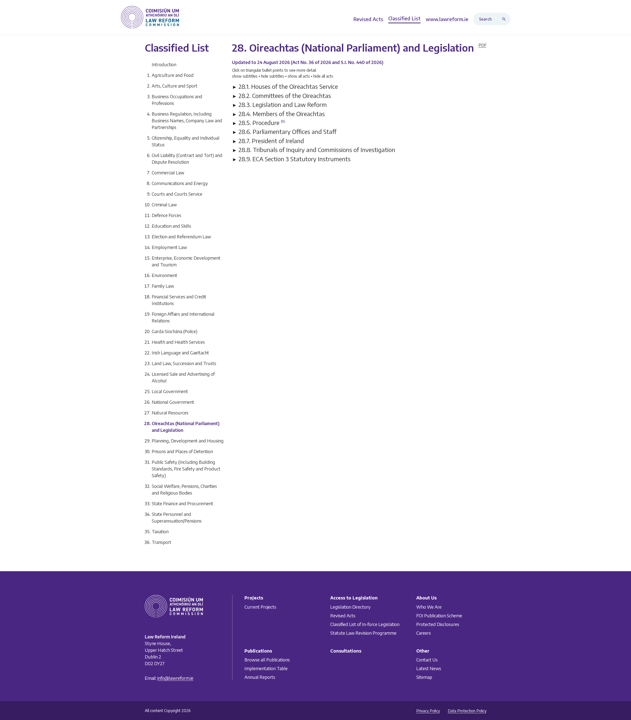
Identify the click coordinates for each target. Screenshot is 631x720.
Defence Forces (166, 215)
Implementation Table (266, 668)
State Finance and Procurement (182, 503)
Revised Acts (342, 615)
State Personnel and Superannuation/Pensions (177, 517)
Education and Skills (171, 226)
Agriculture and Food (173, 75)
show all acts (299, 76)
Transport (161, 542)
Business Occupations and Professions (177, 100)
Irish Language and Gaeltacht (180, 352)
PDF (482, 45)
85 (283, 121)
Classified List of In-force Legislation (364, 624)
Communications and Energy (180, 183)
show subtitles (245, 76)
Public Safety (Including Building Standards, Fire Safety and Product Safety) (186, 468)
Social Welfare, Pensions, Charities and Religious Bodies (184, 489)
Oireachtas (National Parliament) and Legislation (185, 426)
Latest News (428, 668)
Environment (164, 275)
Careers (423, 632)
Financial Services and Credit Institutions (179, 300)
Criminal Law (164, 204)
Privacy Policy (428, 710)
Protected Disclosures (437, 624)
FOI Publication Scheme (439, 615)
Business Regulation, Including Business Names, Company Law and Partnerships (187, 120)
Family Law (163, 286)
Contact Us (427, 659)
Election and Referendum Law (181, 236)
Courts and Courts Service (177, 194)
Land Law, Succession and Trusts (184, 363)
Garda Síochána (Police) (174, 331)
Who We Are (429, 606)
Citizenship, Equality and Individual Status (185, 141)
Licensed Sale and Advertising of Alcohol (183, 377)
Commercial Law (168, 172)
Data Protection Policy (467, 710)
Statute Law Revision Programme (363, 632)
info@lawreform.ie (175, 678)
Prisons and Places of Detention (182, 451)
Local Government (170, 391)
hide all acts (323, 76)
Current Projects (260, 606)
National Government (173, 402)
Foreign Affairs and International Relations (183, 317)
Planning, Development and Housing (188, 440)
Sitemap (424, 677)
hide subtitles (272, 76)
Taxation (160, 531)
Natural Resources (170, 412)
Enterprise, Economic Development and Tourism (186, 261)
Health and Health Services (178, 342)
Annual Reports (259, 677)
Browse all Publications (267, 659)
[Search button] (505, 19)
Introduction (164, 64)
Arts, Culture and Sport (174, 86)
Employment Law (169, 247)
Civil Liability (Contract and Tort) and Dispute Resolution (187, 158)
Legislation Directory (350, 606)
